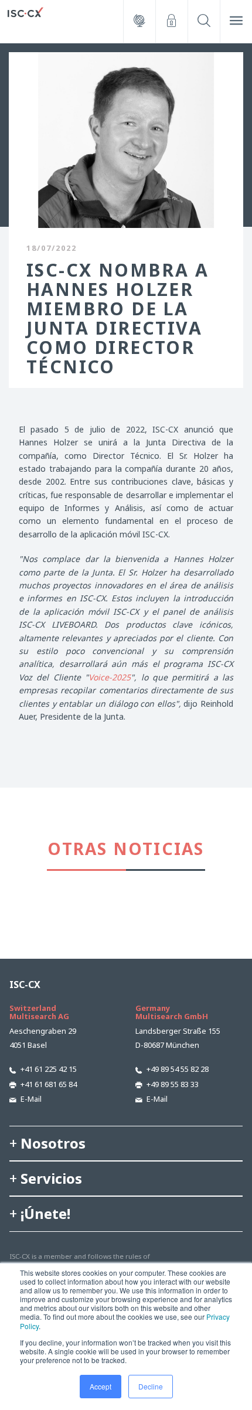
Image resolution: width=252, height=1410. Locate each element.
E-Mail (31, 1099)
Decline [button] (150, 1386)
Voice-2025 (109, 677)
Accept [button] (100, 1386)
